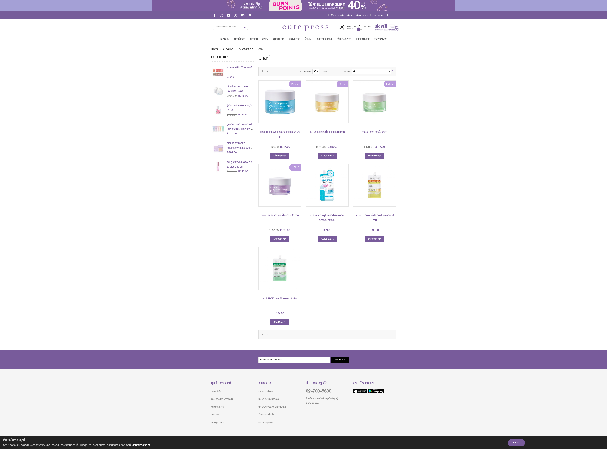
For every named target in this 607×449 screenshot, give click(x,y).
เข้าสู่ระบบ (378, 15)
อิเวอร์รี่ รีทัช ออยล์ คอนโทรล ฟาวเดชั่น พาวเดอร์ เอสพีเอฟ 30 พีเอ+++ (239, 148)
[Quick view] (296, 118)
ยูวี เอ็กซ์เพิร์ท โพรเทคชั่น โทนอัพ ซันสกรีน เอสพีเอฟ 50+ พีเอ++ (240, 129)
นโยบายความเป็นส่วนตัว (268, 399)
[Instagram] (221, 15)
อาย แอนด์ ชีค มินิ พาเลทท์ (239, 67)
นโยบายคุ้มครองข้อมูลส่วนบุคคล (272, 407)
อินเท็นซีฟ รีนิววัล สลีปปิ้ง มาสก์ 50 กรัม (280, 215)
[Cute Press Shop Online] (305, 28)
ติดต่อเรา (215, 414)
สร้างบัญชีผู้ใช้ (362, 15)
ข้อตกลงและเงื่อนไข (266, 414)
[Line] (243, 15)
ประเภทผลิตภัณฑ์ (245, 49)
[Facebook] (214, 15)
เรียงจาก (347, 71)
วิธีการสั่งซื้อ (216, 391)
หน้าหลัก (215, 49)
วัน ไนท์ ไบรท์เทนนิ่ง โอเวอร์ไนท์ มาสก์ (327, 132)
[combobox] (230, 27)
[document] (303, 442)
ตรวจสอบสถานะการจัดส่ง (222, 399)
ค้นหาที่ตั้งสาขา (217, 407)
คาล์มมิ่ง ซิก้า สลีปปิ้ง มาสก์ (374, 132)
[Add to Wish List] (296, 111)
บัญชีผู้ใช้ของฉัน (217, 422)
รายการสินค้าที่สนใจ (343, 15)
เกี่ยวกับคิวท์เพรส (265, 391)
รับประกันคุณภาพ (265, 422)
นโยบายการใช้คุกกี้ (141, 445)
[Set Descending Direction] (393, 71)
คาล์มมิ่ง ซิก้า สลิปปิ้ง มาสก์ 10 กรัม (280, 298)
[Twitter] (235, 15)
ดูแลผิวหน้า (228, 49)
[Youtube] (228, 15)
